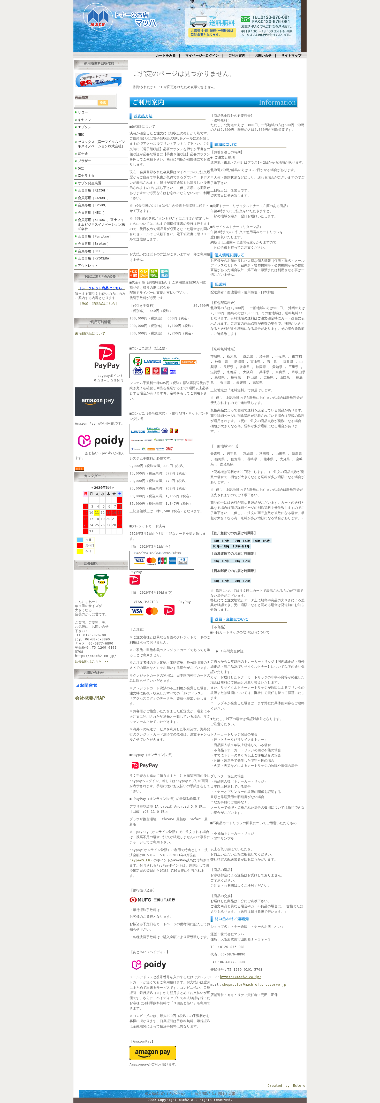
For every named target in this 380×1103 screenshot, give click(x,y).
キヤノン (84, 120)
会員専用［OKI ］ (92, 251)
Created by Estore (286, 1085)
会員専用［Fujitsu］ (95, 236)
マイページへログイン (202, 55)
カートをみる (166, 55)
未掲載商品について (90, 333)
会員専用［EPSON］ (93, 205)
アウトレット (88, 265)
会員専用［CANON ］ (94, 198)
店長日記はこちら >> (91, 661)
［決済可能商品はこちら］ (98, 303)
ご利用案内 (237, 55)
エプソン (84, 127)
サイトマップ (291, 55)
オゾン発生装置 (89, 183)
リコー (83, 112)
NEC (81, 134)
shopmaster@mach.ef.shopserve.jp (254, 984)
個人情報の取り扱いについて (167, 1094)
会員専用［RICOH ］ (94, 190)
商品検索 (81, 97)
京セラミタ (86, 176)
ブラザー (84, 161)
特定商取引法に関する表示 (215, 1094)
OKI (81, 168)
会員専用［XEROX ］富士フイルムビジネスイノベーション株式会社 (101, 224)
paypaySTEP (140, 860)
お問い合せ (263, 55)
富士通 (83, 154)
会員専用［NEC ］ (92, 213)
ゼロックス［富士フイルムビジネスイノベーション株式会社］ (101, 144)
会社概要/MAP (90, 698)
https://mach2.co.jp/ (240, 977)
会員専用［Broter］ (94, 244)
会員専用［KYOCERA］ (95, 258)
